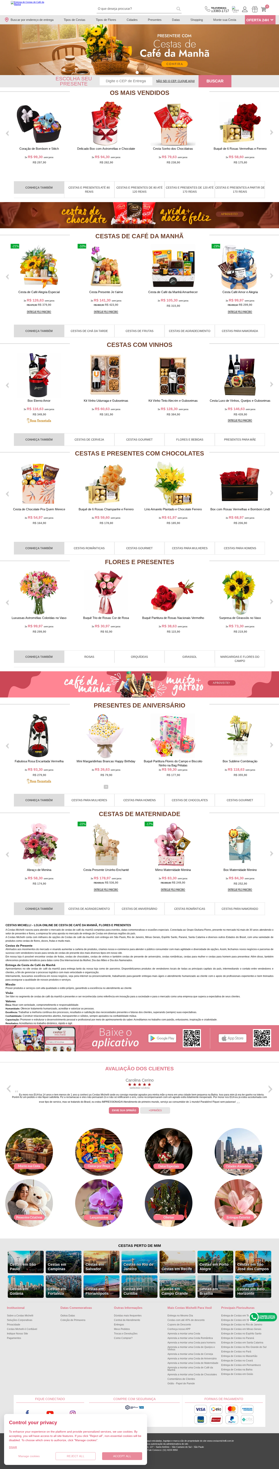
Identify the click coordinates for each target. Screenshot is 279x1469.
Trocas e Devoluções (125, 1333)
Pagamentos (14, 1338)
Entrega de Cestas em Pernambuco (241, 1365)
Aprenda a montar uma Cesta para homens (191, 1342)
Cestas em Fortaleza (57, 1291)
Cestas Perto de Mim (139, 1246)
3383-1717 (220, 10)
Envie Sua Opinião (124, 1110)
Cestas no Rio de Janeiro (138, 1266)
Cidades (132, 19)
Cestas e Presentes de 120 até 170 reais (190, 189)
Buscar (214, 81)
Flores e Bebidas (189, 439)
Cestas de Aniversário (139, 908)
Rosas (89, 656)
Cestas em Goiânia (19, 1291)
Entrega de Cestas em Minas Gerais (241, 1329)
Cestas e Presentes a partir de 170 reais (240, 189)
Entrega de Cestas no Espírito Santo (241, 1333)
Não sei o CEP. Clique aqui (175, 81)
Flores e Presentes (139, 562)
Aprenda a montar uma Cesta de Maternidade (192, 1363)
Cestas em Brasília (209, 1291)
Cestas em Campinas (57, 1266)
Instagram (72, 1413)
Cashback (235, 9)
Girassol (189, 656)
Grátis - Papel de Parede (181, 1383)
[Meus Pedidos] (255, 9)
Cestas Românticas (89, 548)
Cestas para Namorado (240, 908)
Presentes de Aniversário (139, 705)
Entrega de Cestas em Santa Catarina (242, 1342)
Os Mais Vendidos (139, 92)
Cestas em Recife (177, 1269)
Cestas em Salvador (95, 1266)
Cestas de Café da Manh (139, 236)
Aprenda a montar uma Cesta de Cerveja (190, 1354)
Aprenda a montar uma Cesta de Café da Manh (190, 1368)
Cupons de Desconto (179, 1324)
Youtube (50, 1413)
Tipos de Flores (106, 19)
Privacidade (13, 1324)
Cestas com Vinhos (139, 344)
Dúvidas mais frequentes (128, 1315)
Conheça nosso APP (178, 1329)
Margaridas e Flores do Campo (239, 659)
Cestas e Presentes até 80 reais (89, 189)
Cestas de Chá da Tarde (89, 331)
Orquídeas (139, 656)
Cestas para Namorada (240, 331)
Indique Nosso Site (17, 1333)
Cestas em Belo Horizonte (251, 1291)
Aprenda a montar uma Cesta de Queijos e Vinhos (191, 1348)
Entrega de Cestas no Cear (237, 1360)
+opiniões (155, 1110)
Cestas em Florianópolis (97, 1291)
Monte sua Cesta (224, 19)
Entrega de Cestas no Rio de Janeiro (241, 1324)
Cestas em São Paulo (23, 1266)
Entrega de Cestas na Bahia (236, 1369)
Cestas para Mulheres (190, 548)
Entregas (119, 1324)
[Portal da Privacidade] (134, 1409)
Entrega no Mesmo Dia (180, 1315)
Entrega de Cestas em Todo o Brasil (241, 1315)
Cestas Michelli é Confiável (22, 1329)
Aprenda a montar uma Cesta (183, 1333)
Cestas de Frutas (139, 331)
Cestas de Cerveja (89, 439)
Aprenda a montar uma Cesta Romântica (190, 1338)
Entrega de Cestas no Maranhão (239, 1356)
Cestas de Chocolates (190, 800)
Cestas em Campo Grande (175, 1291)
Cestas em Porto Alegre (214, 1266)
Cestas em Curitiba (133, 1291)
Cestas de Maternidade (139, 814)
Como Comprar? (123, 1338)
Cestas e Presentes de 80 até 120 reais (139, 189)
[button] (137, 72)
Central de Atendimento (127, 1320)
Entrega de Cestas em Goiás (237, 1374)
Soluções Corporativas (19, 1320)
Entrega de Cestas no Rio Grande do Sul (244, 1347)
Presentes (155, 19)
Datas (176, 19)
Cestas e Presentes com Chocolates (139, 453)
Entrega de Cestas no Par (236, 1351)
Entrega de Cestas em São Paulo (239, 1320)
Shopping (196, 19)
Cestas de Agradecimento (189, 331)
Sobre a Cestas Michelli (20, 1315)
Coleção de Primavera (72, 1320)
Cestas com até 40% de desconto (186, 1320)
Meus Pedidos (122, 1329)
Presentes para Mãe (240, 439)
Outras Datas (67, 1315)
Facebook (27, 1413)
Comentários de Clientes (181, 1379)
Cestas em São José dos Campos (253, 1266)
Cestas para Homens (240, 548)
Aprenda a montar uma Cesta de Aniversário (192, 1358)
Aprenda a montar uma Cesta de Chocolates (192, 1374)
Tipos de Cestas (74, 19)
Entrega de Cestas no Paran (237, 1338)
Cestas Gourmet (139, 439)
